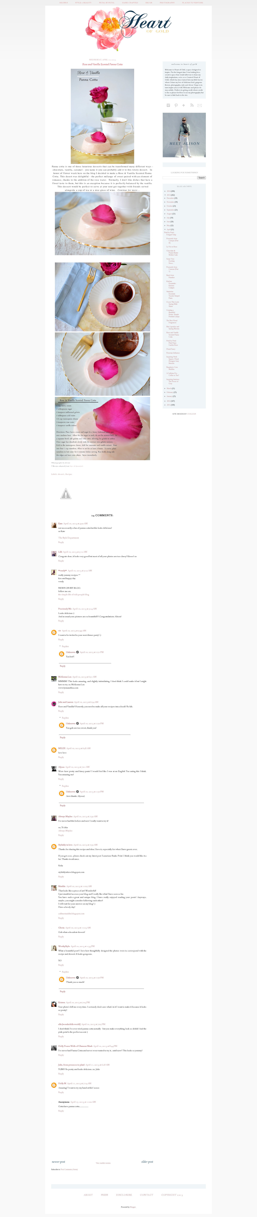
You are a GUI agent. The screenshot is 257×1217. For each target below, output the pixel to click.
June (168, 222)
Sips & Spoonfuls (76, 466)
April (169, 229)
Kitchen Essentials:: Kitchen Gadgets (171, 284)
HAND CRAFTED (130, 3)
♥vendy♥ (62, 570)
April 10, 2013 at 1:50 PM (92, 723)
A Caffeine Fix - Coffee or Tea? (172, 374)
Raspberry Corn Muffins (172, 368)
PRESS (104, 1195)
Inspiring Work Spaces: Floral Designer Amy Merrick (172, 360)
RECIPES (64, 3)
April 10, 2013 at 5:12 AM (75, 551)
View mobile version (103, 1163)
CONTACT (146, 1195)
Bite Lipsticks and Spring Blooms (172, 328)
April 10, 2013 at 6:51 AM (84, 676)
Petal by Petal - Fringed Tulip (170, 233)
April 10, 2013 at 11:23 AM (78, 927)
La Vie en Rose (171, 247)
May (168, 225)
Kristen (61, 1002)
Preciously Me (65, 608)
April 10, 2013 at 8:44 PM (105, 1046)
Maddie (61, 886)
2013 (169, 195)
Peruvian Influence (173, 353)
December (170, 198)
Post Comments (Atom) (69, 1169)
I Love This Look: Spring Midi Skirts (172, 304)
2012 (169, 401)
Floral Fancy (170, 349)
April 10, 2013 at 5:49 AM (74, 630)
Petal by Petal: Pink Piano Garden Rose (172, 343)
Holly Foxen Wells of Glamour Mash (75, 1046)
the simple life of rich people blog (73, 594)
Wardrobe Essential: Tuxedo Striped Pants (173, 295)
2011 (169, 405)
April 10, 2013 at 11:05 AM (79, 886)
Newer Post (58, 1162)
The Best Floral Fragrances (171, 322)
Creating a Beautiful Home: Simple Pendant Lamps (173, 313)
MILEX (61, 748)
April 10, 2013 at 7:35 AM (85, 844)
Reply (61, 542)
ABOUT (88, 1195)
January (170, 396)
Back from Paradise (170, 276)
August (169, 214)
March (169, 388)
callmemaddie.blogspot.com (71, 913)
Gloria (61, 927)
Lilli (60, 551)
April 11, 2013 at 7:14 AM (79, 1083)
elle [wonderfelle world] (69, 1024)
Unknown (70, 652)
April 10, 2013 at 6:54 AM (86, 702)
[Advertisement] (185, 438)
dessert (61, 474)
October (170, 206)
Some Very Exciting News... (170, 261)
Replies (65, 646)
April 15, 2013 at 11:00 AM (83, 1102)
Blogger (132, 1207)
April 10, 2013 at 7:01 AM (77, 767)
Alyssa (61, 767)
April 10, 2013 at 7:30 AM (85, 816)
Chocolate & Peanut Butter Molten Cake (172, 253)
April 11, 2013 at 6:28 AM (97, 1064)
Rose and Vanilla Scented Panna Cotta (172, 335)
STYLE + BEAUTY (83, 3)
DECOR (149, 3)
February (170, 392)
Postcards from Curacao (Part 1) (172, 269)
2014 (169, 191)
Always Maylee (65, 816)
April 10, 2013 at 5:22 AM (80, 570)
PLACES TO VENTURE (192, 3)
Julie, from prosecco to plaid (71, 1064)
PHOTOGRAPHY (167, 3)
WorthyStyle (64, 946)
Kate (60, 523)
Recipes (68, 474)
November (171, 202)
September (171, 210)
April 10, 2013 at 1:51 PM (92, 652)
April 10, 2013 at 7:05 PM (93, 1024)
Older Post (147, 1162)
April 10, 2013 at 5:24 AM (84, 608)
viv (59, 630)
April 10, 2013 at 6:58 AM (78, 748)
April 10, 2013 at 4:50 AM (75, 523)
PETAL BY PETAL (107, 3)
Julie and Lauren (65, 702)
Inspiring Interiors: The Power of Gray (173, 381)
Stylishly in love (65, 844)
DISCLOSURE (124, 1195)
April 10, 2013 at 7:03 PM (78, 1002)
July (168, 218)
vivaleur (191, 414)
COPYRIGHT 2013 (172, 1195)
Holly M (62, 1083)
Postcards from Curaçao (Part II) (172, 241)
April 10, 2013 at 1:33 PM (83, 946)
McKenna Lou (64, 676)
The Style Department (68, 537)
